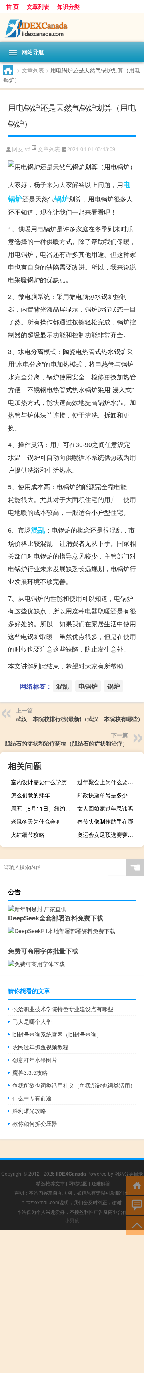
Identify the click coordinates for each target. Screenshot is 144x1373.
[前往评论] (135, 1205)
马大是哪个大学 (32, 1021)
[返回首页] (135, 1185)
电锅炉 (88, 686)
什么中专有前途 (32, 1098)
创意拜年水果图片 (34, 1060)
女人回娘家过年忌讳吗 (105, 808)
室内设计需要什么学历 (39, 782)
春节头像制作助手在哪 (105, 821)
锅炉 (61, 198)
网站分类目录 (128, 1173)
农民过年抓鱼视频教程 (40, 1047)
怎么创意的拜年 (30, 795)
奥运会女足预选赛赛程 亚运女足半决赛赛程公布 (109, 834)
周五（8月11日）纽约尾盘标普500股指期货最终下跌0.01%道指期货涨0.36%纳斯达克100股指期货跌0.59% (43, 808)
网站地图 (78, 1183)
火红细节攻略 (27, 834)
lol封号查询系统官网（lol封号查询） (57, 1034)
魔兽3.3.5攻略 (30, 1072)
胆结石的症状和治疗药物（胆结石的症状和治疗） (66, 743)
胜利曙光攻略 (29, 1111)
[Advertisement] (72, 1301)
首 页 (12, 6)
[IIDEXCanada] (72, 27)
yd (27, 149)
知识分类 (68, 6)
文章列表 (38, 6)
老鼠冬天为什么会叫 (36, 821)
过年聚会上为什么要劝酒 (108, 782)
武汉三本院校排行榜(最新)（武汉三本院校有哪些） (79, 719)
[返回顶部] (135, 1225)
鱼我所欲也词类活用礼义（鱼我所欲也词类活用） (74, 1085)
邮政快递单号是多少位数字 (109, 795)
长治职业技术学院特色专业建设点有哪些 (62, 1009)
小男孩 (72, 1220)
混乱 (38, 530)
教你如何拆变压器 (34, 1123)
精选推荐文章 (50, 1183)
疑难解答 (100, 1183)
